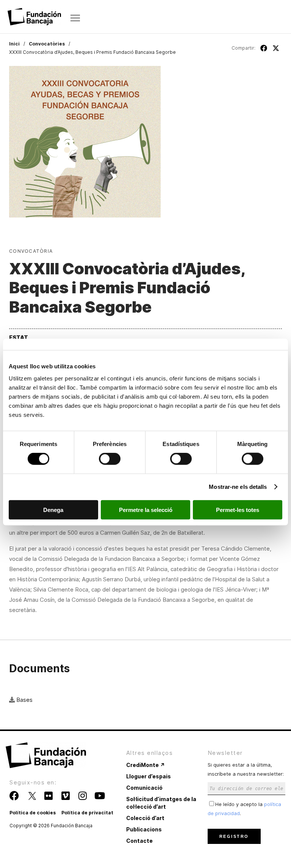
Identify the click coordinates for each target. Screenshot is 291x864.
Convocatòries (47, 44)
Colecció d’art (145, 818)
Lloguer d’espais (148, 776)
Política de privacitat (87, 812)
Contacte (139, 840)
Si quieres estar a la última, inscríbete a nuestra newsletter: (246, 769)
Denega (53, 509)
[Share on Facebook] (264, 48)
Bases (24, 699)
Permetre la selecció (145, 509)
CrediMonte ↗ (145, 765)
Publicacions (144, 829)
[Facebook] (14, 795)
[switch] (109, 459)
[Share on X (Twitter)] (276, 48)
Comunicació (144, 787)
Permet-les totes (237, 509)
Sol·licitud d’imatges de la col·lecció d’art (161, 803)
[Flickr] (48, 795)
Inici (14, 44)
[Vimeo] (65, 795)
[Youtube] (99, 795)
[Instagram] (82, 795)
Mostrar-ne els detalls (238, 487)
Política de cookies (32, 812)
